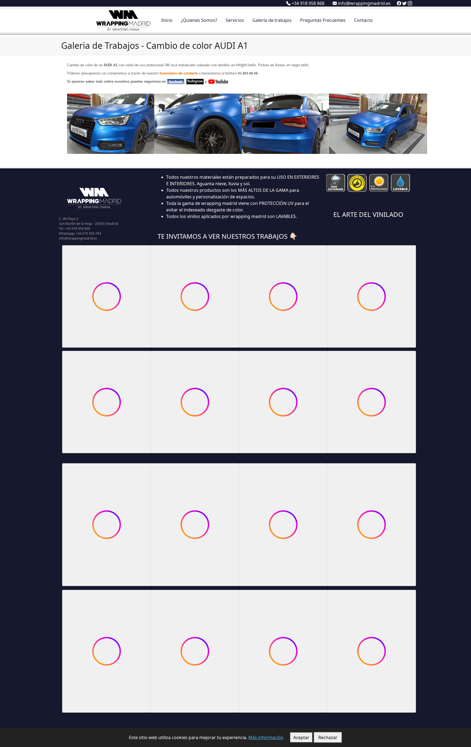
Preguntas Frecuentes (323, 20)
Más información (265, 737)
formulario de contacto (178, 73)
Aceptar (301, 737)
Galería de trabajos (272, 20)
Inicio (167, 20)
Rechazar (327, 737)
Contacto (363, 20)
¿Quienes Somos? (199, 20)
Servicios (235, 20)
